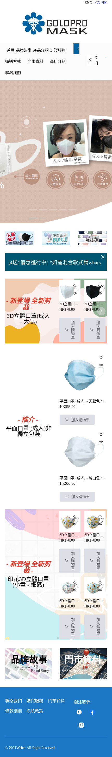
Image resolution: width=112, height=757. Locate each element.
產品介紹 (41, 50)
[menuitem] (11, 50)
